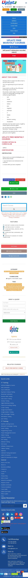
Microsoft (18, 214)
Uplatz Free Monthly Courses (14, 41)
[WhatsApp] (11, 197)
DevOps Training (5, 401)
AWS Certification (5, 387)
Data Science (16, 213)
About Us (3, 464)
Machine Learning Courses (7, 424)
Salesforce (18, 216)
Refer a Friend (4, 478)
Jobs (14, 28)
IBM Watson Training (6, 416)
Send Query (14, 321)
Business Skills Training (6, 396)
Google (10, 214)
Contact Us (22, 374)
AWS (2, 213)
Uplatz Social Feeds (6, 491)
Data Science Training (6, 398)
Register (6, 9)
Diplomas (3, 450)
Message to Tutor (9, 179)
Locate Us (3, 471)
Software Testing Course (7, 446)
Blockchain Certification (6, 394)
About (14, 18)
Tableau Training (5, 448)
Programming (6, 216)
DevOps (13, 216)
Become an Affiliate (6, 467)
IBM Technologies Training (7, 414)
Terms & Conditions (6, 487)
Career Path (14, 26)
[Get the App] (5, 528)
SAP (23, 216)
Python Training (5, 435)
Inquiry (21, 9)
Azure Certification (5, 389)
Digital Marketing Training (7, 403)
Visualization (16, 217)
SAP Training (4, 439)
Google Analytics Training (7, 412)
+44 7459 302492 (8, 7)
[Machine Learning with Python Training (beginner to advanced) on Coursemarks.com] (14, 524)
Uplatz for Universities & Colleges (9, 457)
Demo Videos (14, 31)
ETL (21, 213)
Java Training (4, 418)
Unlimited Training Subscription (8, 453)
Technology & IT (14, 273)
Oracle (23, 214)
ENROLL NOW (14, 182)
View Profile (14, 347)
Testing (10, 217)
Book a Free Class (5, 462)
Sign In (13, 9)
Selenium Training (5, 441)
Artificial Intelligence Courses (8, 385)
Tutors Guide (4, 489)
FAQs (2, 496)
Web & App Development (10, 271)
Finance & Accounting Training (8, 405)
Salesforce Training (5, 437)
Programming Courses (6, 430)
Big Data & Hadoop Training (8, 392)
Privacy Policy (4, 476)
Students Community (6, 485)
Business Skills (8, 213)
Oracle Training (4, 428)
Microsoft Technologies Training (9, 426)
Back (14, 193)
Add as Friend (14, 352)
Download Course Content (14, 251)
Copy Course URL (14, 256)
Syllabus (14, 21)
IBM (14, 214)
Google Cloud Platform (6, 409)
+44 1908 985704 (12, 543)
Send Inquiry (14, 246)
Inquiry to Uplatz (20, 179)
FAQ (14, 33)
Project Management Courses (8, 433)
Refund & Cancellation (6, 480)
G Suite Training (5, 407)
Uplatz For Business (6, 455)
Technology (21, 271)
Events (2, 473)
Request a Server (5, 482)
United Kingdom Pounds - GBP (14, 12)
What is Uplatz (4, 493)
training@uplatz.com (20, 7)
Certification (14, 23)
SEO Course (4, 444)
